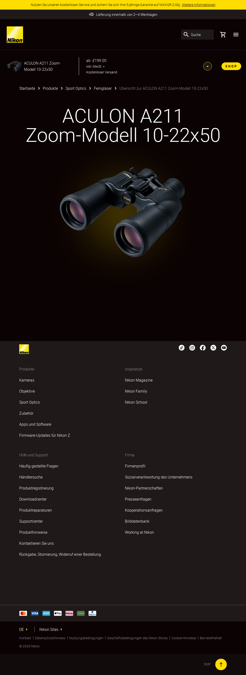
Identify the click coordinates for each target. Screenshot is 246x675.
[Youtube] (224, 347)
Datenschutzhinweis (50, 638)
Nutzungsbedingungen (86, 638)
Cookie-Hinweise (184, 638)
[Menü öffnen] (236, 34)
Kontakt (25, 638)
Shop (231, 66)
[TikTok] (181, 347)
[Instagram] (192, 347)
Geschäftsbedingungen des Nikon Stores (137, 638)
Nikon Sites (48, 629)
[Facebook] (203, 347)
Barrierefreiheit (211, 638)
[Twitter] (213, 347)
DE (21, 629)
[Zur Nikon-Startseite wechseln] (15, 34)
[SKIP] (221, 664)
